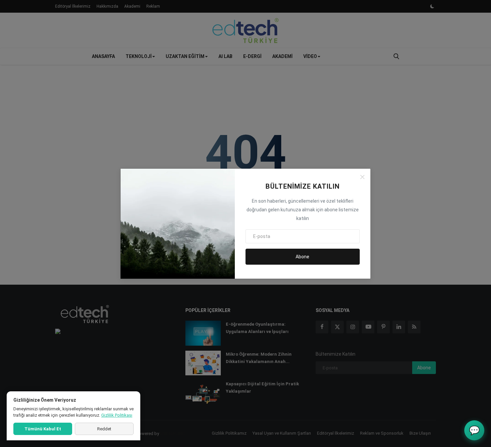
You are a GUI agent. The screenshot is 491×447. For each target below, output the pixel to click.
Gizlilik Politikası (116, 415)
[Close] (362, 177)
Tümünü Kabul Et (42, 428)
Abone (302, 256)
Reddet (104, 428)
